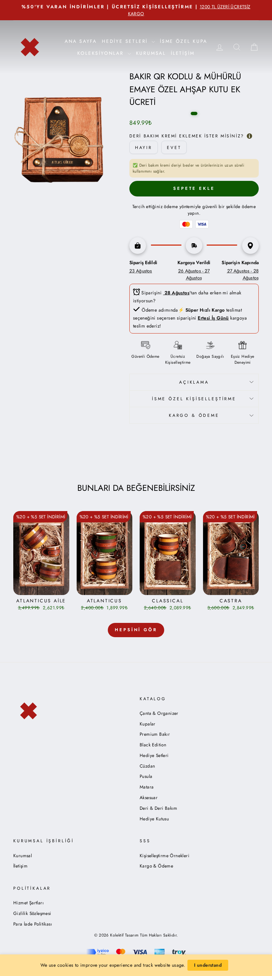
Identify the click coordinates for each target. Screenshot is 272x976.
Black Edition (153, 744)
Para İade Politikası (32, 924)
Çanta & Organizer (159, 713)
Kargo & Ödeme (156, 866)
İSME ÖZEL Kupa (183, 41)
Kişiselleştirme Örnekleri (164, 855)
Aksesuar (149, 797)
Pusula (146, 776)
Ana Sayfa (81, 41)
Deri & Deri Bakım (158, 808)
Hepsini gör (136, 630)
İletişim (182, 53)
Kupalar (148, 723)
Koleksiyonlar (101, 53)
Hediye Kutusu (154, 818)
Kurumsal (151, 53)
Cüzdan (147, 766)
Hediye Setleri (154, 755)
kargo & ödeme (194, 415)
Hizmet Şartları (28, 902)
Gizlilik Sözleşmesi (32, 913)
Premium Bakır (155, 734)
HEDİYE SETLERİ (126, 41)
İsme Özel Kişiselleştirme (194, 399)
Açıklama (194, 382)
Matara (147, 787)
